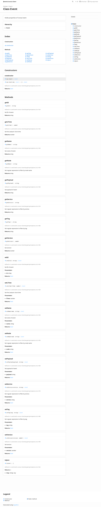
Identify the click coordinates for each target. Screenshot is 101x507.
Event (10, 6)
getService (9, 62)
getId (7, 53)
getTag (29, 53)
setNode (29, 62)
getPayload (9, 60)
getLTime (9, 55)
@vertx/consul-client (9, 1)
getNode (9, 58)
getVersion (30, 55)
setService (50, 55)
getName (9, 57)
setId (28, 57)
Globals (5, 6)
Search (72, 1)
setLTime (29, 58)
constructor (9, 45)
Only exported (93, 1)
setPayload (50, 53)
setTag (49, 57)
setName (29, 60)
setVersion (50, 58)
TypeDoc (16, 505)
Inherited (83, 1)
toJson (49, 60)
